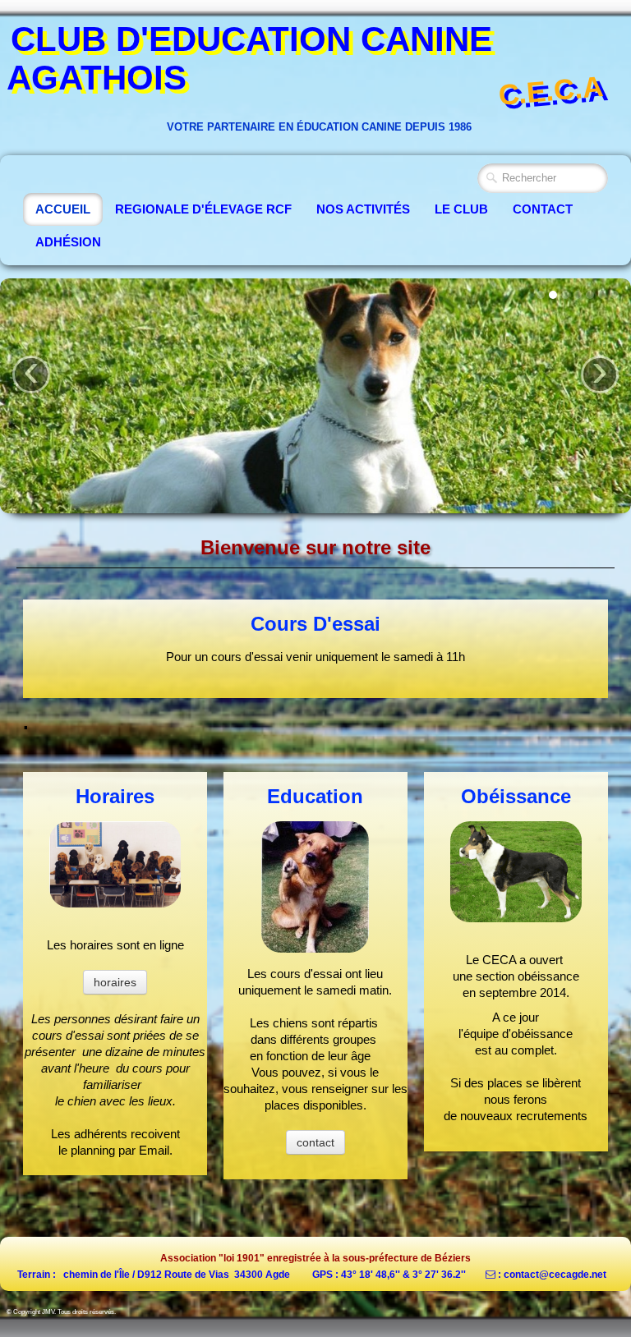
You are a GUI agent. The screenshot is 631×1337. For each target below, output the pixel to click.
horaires (115, 982)
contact (315, 1142)
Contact (543, 209)
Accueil (62, 209)
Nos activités (363, 209)
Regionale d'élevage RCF (203, 209)
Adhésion (68, 242)
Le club (461, 209)
